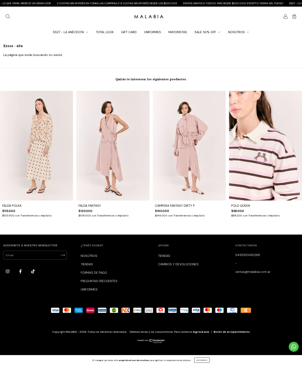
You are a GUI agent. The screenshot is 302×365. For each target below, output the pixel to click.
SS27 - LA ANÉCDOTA (69, 32)
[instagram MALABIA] (8, 271)
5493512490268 (247, 255)
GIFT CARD (129, 32)
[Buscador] (8, 17)
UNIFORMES (152, 32)
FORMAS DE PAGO (94, 273)
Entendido (202, 360)
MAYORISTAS (177, 32)
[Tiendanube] (151, 342)
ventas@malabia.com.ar (252, 272)
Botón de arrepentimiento (232, 332)
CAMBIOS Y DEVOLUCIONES (178, 264)
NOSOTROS (237, 32)
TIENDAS (87, 264)
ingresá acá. (201, 332)
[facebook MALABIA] (21, 271)
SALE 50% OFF (206, 32)
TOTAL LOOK (105, 32)
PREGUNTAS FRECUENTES (99, 281)
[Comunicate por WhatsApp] (294, 347)
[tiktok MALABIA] (33, 271)
